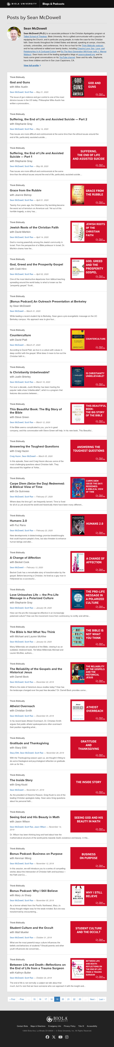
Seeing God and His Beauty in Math (35, 817)
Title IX (81, 1026)
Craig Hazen (15, 456)
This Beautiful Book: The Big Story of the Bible (36, 410)
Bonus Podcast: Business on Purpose (36, 854)
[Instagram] (66, 1036)
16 (40, 999)
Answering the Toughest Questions (34, 446)
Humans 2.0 (18, 521)
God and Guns (20, 82)
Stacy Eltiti (14, 752)
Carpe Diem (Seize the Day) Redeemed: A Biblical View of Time (37, 485)
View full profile (31, 65)
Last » (102, 999)
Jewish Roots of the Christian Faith (34, 227)
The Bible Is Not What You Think (32, 632)
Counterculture (20, 335)
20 (63, 999)
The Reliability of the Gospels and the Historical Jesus (36, 670)
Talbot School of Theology (35, 36)
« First (12, 999)
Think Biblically (17, 77)
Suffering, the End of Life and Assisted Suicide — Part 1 (37, 154)
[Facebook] (47, 1036)
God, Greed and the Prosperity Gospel (36, 264)
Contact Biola (22, 1026)
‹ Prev (21, 999)
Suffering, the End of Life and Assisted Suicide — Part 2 (48, 119)
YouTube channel (67, 57)
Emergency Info (54, 1026)
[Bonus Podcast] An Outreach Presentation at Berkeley (48, 301)
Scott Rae (29, 92)
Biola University (24, 4)
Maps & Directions (38, 1026)
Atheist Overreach (22, 706)
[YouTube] (60, 1036)
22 (74, 999)
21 (68, 999)
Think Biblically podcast (92, 45)
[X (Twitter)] (54, 1036)
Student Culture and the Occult (31, 928)
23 (80, 999)
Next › (93, 999)
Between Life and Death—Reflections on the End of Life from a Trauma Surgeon (38, 966)
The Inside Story (21, 780)
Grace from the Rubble (25, 190)
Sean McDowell (16, 92)
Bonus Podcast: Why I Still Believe (34, 891)
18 (51, 999)
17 (46, 999)
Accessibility (92, 1026)
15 (34, 999)
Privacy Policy (69, 1026)
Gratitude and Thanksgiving (29, 743)
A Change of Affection (25, 558)
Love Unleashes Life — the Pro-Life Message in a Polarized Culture (34, 596)
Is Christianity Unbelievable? (29, 372)
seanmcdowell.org (86, 54)
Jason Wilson (40, 826)
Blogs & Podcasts (53, 4)
